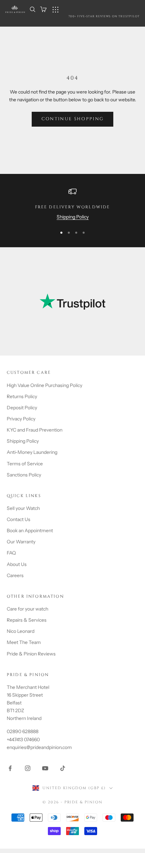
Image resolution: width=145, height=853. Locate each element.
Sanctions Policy (24, 475)
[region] (72, 204)
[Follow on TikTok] (62, 768)
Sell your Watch (23, 508)
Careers (15, 575)
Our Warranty (21, 542)
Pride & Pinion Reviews (31, 654)
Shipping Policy (73, 217)
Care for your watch (27, 609)
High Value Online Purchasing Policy (44, 385)
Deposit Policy (22, 408)
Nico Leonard (20, 631)
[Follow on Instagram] (27, 768)
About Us (17, 564)
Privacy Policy (21, 419)
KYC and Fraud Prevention (34, 430)
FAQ (11, 553)
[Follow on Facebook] (10, 768)
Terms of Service (25, 464)
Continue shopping (72, 119)
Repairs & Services (27, 620)
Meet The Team (24, 642)
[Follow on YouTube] (45, 768)
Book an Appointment (30, 530)
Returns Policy (22, 396)
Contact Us (18, 519)
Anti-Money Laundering (32, 452)
